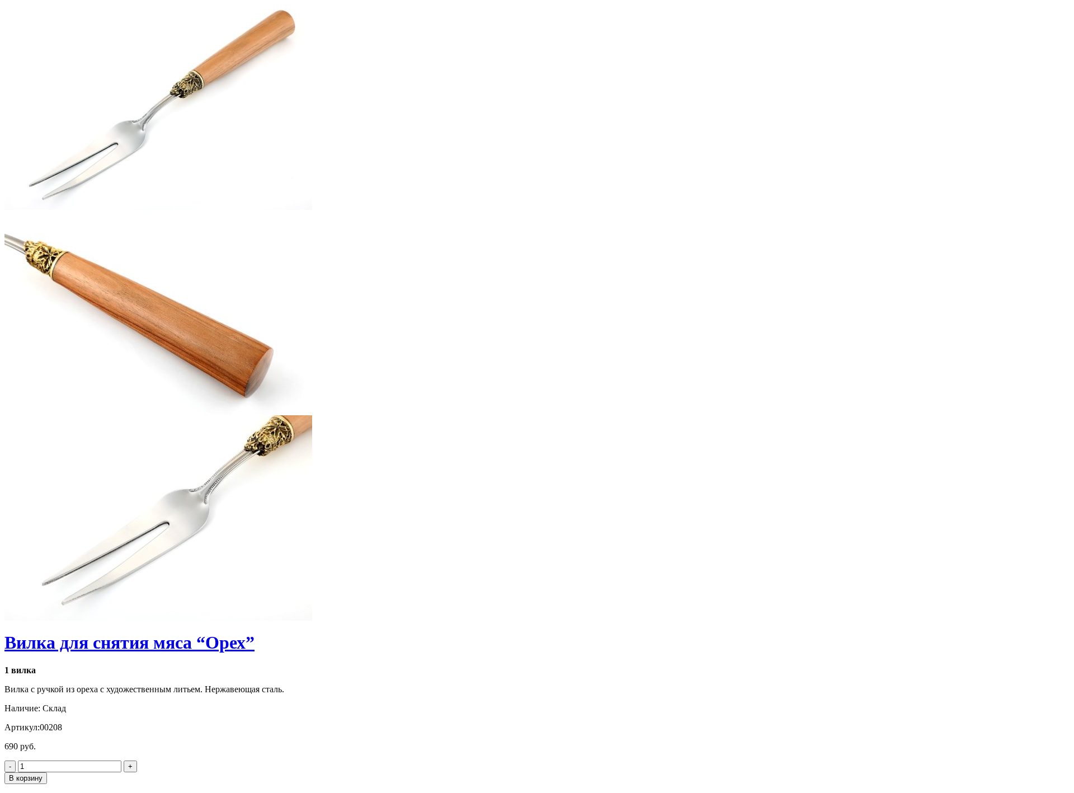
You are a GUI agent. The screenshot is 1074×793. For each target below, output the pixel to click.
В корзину (26, 778)
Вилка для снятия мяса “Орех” (129, 642)
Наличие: (22, 708)
